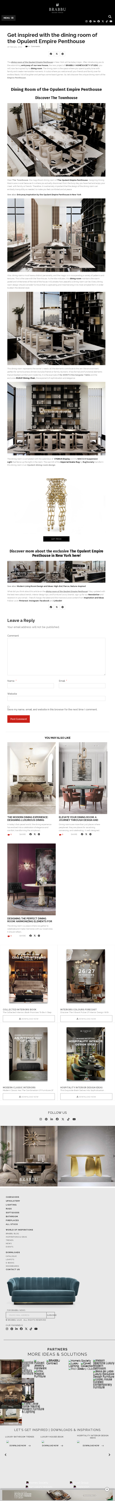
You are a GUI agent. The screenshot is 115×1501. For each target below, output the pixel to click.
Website (12, 693)
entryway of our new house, (35, 65)
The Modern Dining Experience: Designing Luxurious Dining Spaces (27, 820)
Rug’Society (88, 462)
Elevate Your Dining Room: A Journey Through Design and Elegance (78, 820)
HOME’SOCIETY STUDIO (87, 65)
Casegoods (12, 1197)
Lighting (11, 1205)
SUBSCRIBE (51, 1315)
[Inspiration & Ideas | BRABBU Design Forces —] (57, 8)
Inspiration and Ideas (94, 598)
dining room (36, 68)
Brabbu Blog (12, 1234)
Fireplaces (12, 1220)
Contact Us (13, 1269)
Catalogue (11, 1256)
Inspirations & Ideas (16, 1237)
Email (63, 681)
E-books (10, 1263)
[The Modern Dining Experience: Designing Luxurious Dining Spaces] (31, 778)
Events (9, 1247)
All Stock (12, 1224)
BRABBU (70, 65)
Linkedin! (58, 601)
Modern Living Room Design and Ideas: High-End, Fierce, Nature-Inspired (51, 586)
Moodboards (12, 1266)
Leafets (10, 1260)
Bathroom (12, 1216)
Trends (9, 1240)
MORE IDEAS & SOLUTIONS (57, 1354)
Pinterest (23, 601)
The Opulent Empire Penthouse (72, 180)
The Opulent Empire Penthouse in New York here (67, 553)
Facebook (44, 601)
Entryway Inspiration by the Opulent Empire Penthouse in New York (49, 194)
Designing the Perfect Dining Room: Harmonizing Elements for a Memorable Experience (29, 921)
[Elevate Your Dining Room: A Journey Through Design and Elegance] (83, 778)
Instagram (34, 601)
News (9, 1244)
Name (11, 681)
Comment (13, 636)
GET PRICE (56, 539)
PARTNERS (57, 1349)
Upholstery (13, 1201)
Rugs (9, 1209)
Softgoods (12, 1213)
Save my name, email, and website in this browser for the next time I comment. (52, 709)
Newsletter (94, 594)
